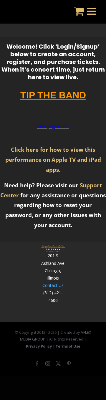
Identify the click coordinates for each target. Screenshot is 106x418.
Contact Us (53, 285)
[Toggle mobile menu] (92, 11)
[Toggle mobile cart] (79, 11)
